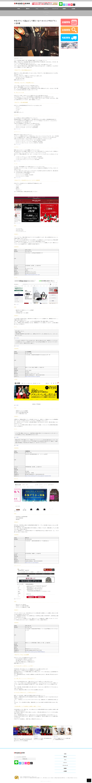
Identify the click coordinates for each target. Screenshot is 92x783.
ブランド (21, 58)
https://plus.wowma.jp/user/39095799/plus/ (35, 651)
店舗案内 (64, 8)
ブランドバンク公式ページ (22, 4)
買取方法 (27, 8)
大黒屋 (17, 405)
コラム (37, 8)
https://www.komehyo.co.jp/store (32, 376)
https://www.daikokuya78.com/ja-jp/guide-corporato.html (38, 475)
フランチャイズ (55, 8)
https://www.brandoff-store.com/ (32, 274)
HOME (18, 8)
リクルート (46, 8)
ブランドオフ (18, 144)
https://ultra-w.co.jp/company (31, 562)
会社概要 (73, 8)
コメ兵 (17, 304)
